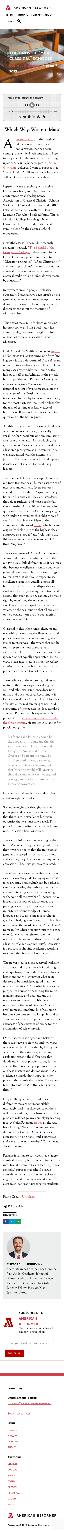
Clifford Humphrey (25, 66)
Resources (14, 1493)
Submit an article (19, 1413)
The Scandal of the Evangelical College (29, 250)
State (11, 1504)
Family (11, 1475)
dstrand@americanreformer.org (29, 1403)
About (48, 15)
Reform (10, 15)
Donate (23, 15)
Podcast (36, 15)
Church (12, 1464)
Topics (9, 21)
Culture (12, 1470)
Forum (12, 1481)
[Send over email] (18, 1221)
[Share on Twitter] (12, 1221)
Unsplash (28, 1197)
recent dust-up (25, 139)
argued (55, 351)
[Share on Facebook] (6, 1221)
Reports (12, 1487)
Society (12, 1499)
